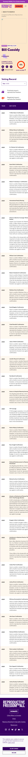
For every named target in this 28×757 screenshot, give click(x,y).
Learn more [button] (11, 742)
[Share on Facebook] (9, 729)
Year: (4, 83)
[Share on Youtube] (19, 729)
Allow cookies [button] (14, 748)
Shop (14, 719)
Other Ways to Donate (14, 715)
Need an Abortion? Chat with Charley (14, 722)
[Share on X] (22, 729)
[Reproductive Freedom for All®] (7, 6)
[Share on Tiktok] (15, 729)
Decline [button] (14, 753)
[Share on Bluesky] (12, 729)
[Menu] (25, 6)
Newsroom (14, 725)
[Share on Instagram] (6, 729)
